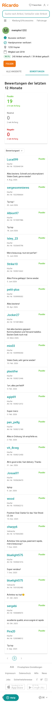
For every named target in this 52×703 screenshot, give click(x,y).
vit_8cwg (13, 448)
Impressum (10, 673)
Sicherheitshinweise (23, 679)
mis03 (11, 346)
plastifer (12, 371)
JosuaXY (13, 473)
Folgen (9, 64)
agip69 (11, 397)
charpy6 (12, 527)
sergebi (12, 606)
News (44, 673)
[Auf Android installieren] (37, 687)
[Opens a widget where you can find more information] (11, 698)
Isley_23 (12, 238)
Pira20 (11, 631)
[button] (35, 5)
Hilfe (36, 673)
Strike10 (12, 264)
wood (10, 498)
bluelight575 (15, 555)
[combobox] (26, 14)
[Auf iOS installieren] (15, 687)
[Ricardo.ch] (10, 5)
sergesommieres (18, 187)
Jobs (8, 679)
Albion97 (12, 213)
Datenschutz (25, 673)
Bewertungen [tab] (37, 71)
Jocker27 (13, 315)
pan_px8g (13, 422)
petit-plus (13, 289)
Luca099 (12, 159)
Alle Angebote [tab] (14, 71)
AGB (12, 667)
